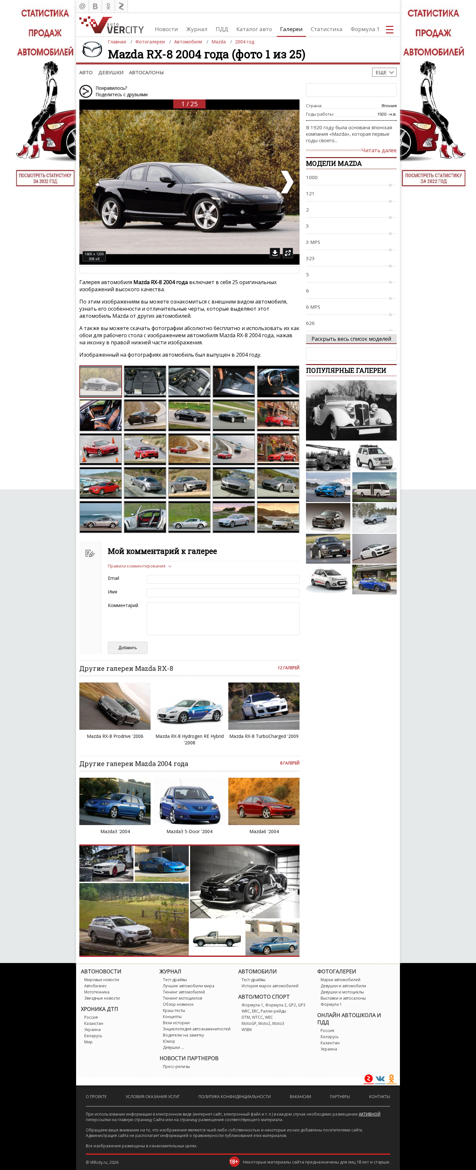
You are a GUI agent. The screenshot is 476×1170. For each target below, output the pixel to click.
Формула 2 (276, 1005)
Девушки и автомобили (343, 986)
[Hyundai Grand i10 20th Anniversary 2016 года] (328, 579)
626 (310, 323)
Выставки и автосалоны (343, 998)
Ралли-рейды (273, 1011)
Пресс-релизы (176, 1066)
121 (310, 193)
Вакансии (300, 1096)
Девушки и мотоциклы (342, 992)
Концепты (172, 1016)
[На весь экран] (288, 253)
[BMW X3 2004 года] (374, 518)
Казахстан (93, 1023)
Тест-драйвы (175, 979)
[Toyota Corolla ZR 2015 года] (328, 487)
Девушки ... (173, 1047)
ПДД (222, 29)
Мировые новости (101, 979)
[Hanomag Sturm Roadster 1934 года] (351, 410)
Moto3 (278, 1023)
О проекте (96, 1096)
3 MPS (313, 242)
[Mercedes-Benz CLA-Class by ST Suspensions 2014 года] (374, 549)
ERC (255, 1011)
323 (310, 258)
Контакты (379, 1096)
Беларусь (93, 1035)
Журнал (197, 29)
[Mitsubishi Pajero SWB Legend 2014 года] (374, 456)
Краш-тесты (174, 1010)
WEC (269, 1017)
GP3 (301, 1005)
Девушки (110, 72)
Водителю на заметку (183, 1035)
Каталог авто (254, 29)
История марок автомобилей (270, 986)
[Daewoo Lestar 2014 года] (374, 487)
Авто (86, 72)
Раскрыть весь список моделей (351, 338)
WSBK (247, 1029)
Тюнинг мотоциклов (182, 998)
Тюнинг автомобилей (184, 992)
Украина (92, 1029)
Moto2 (264, 1023)
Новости (166, 29)
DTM (246, 1017)
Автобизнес (95, 986)
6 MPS (313, 307)
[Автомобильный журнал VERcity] (111, 24)
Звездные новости (102, 998)
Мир (88, 1042)
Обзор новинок (178, 1004)
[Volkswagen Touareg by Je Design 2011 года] (328, 518)
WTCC (257, 1017)
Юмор (169, 1041)
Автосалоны (146, 72)
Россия (91, 1017)
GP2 (292, 1005)
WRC (246, 1011)
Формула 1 (365, 29)
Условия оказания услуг (153, 1096)
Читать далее (379, 150)
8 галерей (290, 763)
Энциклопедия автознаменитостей (197, 1029)
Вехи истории (176, 1023)
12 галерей (289, 668)
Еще (381, 72)
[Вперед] (287, 182)
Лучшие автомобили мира (188, 986)
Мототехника (96, 992)
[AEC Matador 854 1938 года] (328, 456)
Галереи (291, 29)
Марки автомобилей (340, 979)
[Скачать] (275, 253)
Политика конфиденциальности (234, 1096)
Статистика (327, 29)
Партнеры (340, 1096)
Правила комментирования (136, 566)
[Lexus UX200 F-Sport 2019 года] (374, 579)
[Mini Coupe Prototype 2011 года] (328, 549)
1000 (312, 177)
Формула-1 (252, 1005)
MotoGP (249, 1023)
